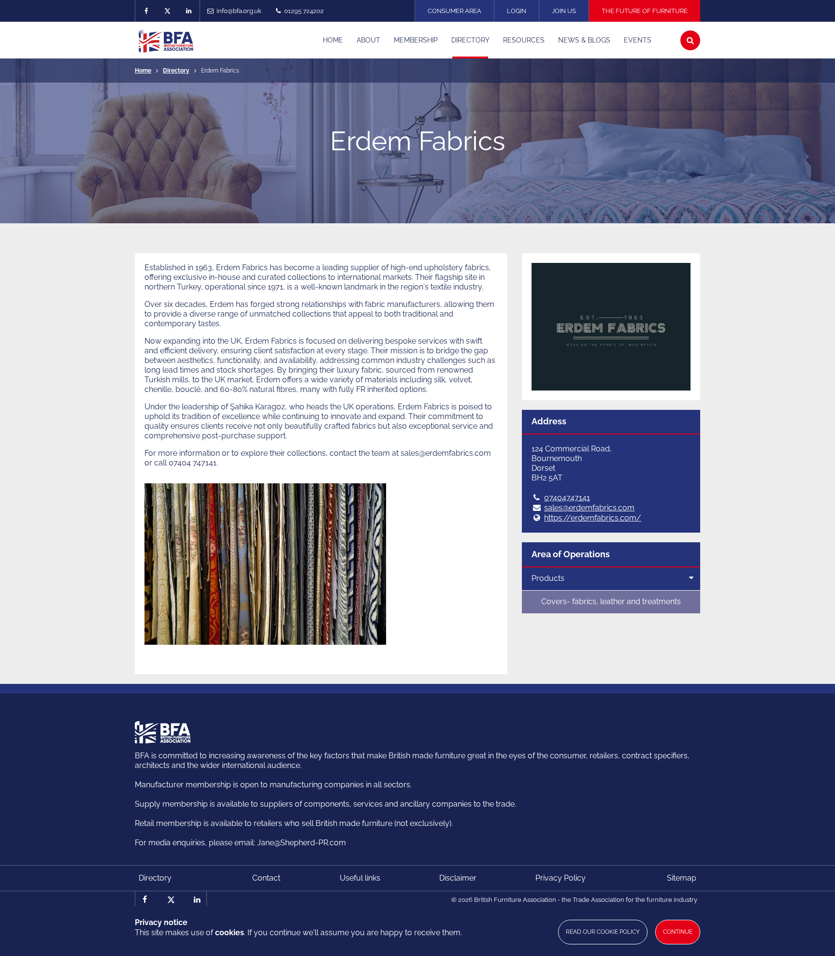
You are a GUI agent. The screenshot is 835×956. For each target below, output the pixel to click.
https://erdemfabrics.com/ (592, 517)
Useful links (360, 878)
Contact (266, 878)
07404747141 (567, 497)
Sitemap (681, 878)
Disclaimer (457, 878)
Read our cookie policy (603, 931)
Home (143, 70)
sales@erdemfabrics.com (589, 507)
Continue (677, 931)
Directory (176, 70)
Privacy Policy (560, 878)
